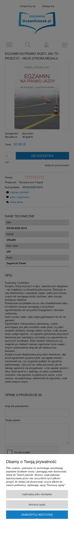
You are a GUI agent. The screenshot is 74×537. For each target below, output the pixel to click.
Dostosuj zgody (37, 504)
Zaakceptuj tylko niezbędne (37, 494)
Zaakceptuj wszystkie (37, 514)
